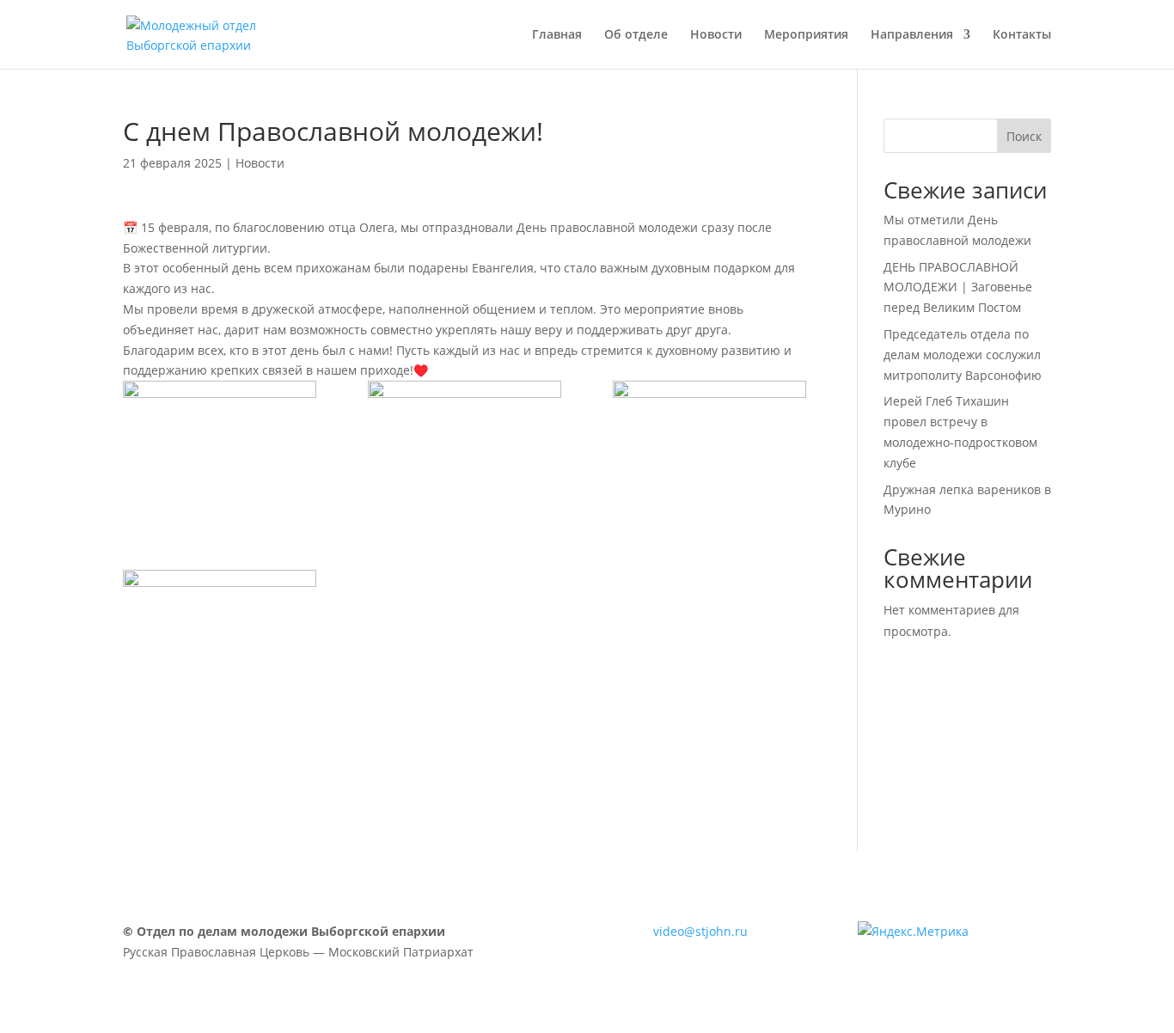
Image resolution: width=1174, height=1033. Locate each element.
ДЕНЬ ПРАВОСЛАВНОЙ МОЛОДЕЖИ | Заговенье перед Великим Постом (958, 287)
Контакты (1022, 35)
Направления (912, 35)
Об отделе (636, 35)
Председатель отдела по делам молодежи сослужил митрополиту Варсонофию (963, 354)
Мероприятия (806, 35)
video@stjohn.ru (700, 931)
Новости (716, 35)
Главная (557, 35)
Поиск (1024, 136)
